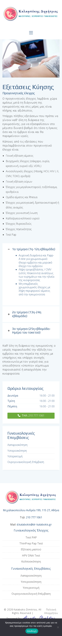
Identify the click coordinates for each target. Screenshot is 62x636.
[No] (58, 627)
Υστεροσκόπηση (17, 450)
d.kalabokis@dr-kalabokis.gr (34, 524)
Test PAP (31, 537)
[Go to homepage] (31, 14)
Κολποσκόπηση (31, 561)
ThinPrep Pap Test (31, 543)
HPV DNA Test (31, 555)
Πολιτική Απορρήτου (51, 611)
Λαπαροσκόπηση (17, 445)
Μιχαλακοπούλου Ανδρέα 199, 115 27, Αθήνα (31, 510)
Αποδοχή (32, 631)
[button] (31, 32)
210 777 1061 (33, 415)
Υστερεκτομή (14, 456)
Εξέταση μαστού (31, 549)
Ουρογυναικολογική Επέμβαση (25, 462)
